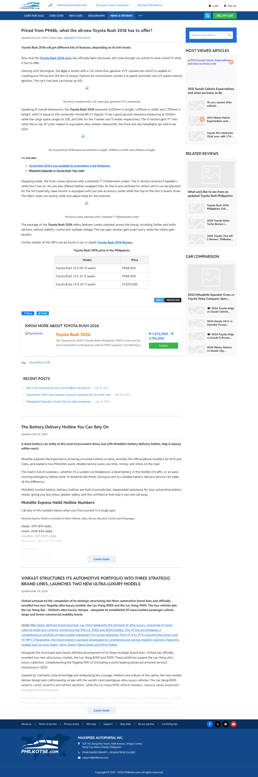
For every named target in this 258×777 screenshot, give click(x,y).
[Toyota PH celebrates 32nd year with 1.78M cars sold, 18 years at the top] (196, 136)
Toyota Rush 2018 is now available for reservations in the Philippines (69, 166)
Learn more (102, 559)
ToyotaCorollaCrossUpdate (113, 5)
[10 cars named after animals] (196, 105)
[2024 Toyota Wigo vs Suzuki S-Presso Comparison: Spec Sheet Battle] (196, 336)
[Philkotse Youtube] (234, 724)
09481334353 (89, 752)
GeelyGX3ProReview (151, 5)
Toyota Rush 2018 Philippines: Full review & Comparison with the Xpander (220, 207)
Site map (91, 724)
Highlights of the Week (77, 37)
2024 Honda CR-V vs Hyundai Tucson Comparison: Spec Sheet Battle (220, 323)
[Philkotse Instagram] (226, 724)
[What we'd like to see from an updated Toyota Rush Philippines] (211, 174)
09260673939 (117, 752)
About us (26, 724)
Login (215, 5)
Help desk (125, 724)
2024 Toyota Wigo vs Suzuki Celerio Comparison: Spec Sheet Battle (220, 310)
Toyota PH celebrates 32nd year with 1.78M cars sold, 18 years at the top (220, 134)
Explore (163, 345)
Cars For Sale (34, 15)
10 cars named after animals (219, 104)
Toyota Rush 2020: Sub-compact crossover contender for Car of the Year (68, 394)
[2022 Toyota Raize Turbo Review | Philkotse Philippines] (196, 224)
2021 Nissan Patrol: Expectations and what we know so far (220, 119)
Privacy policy (71, 724)
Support (108, 724)
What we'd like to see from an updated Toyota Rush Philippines (210, 194)
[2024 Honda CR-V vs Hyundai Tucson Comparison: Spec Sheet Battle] (196, 323)
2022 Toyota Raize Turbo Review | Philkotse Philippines (219, 222)
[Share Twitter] (42, 313)
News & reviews (121, 15)
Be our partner (146, 724)
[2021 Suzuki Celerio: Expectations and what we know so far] (211, 72)
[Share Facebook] (28, 313)
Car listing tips (170, 724)
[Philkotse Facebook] (210, 724)
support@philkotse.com (95, 757)
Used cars (56, 15)
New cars (76, 15)
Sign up (231, 5)
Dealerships (96, 15)
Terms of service (48, 724)
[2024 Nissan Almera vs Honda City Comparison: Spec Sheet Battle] (196, 349)
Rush (64, 71)
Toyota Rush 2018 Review (114, 242)
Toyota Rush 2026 (73, 334)
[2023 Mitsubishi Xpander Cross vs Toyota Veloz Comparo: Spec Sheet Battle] (211, 277)
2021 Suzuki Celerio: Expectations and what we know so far (211, 91)
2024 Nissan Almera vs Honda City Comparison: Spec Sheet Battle (219, 349)
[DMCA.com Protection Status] (168, 300)
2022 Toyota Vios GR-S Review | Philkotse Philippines (220, 237)
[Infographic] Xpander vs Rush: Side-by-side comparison (58, 401)
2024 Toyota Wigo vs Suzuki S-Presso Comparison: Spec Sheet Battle (220, 336)
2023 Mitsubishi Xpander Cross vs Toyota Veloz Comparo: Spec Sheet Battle (211, 297)
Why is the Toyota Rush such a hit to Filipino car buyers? (58, 388)
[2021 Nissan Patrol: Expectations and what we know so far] (196, 121)
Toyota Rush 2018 (39, 362)
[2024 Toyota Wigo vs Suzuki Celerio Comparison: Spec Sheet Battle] (196, 310)
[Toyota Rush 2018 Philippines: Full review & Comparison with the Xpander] (196, 208)
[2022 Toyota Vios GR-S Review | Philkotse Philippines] (196, 239)
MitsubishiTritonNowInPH (73, 5)
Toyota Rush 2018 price (56, 58)
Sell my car (225, 15)
